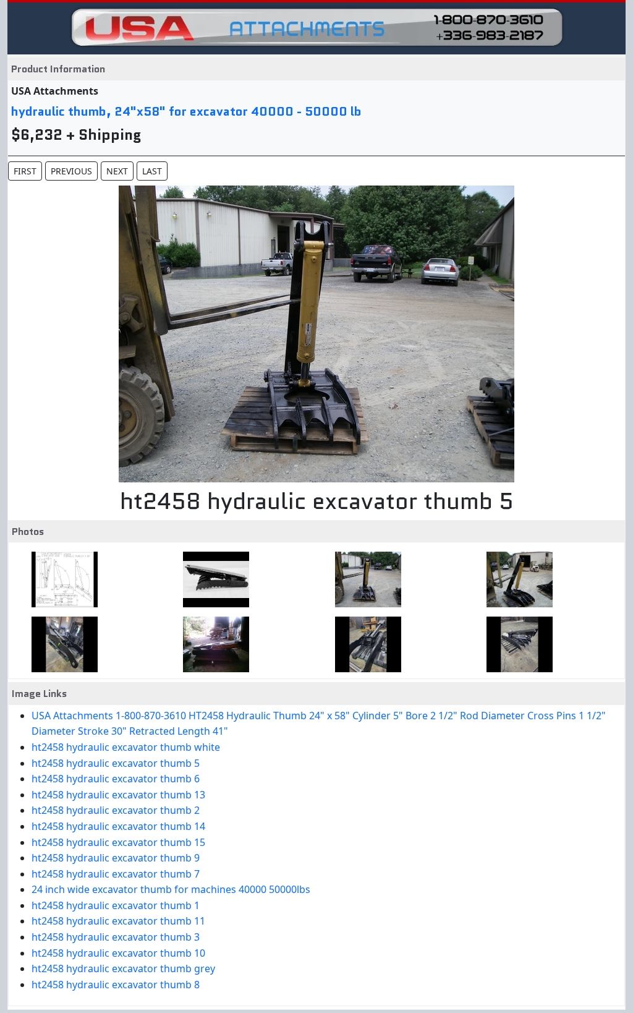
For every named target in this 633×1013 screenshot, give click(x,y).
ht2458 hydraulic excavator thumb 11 (118, 921)
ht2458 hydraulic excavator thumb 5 (116, 763)
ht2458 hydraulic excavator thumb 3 (116, 937)
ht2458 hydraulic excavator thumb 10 (118, 953)
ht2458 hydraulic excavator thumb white (126, 747)
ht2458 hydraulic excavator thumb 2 (116, 810)
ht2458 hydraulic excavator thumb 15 (118, 842)
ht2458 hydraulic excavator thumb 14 (118, 826)
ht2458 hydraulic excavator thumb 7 (116, 874)
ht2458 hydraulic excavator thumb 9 (116, 858)
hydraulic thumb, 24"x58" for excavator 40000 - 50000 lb (186, 111)
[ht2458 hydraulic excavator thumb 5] (364, 579)
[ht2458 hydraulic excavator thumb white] (212, 579)
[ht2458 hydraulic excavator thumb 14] (364, 644)
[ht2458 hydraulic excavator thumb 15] (515, 644)
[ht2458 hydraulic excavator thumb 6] (515, 579)
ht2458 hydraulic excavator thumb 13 (118, 794)
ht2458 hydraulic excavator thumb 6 (116, 778)
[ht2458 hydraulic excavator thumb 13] (60, 644)
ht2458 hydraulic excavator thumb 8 (116, 984)
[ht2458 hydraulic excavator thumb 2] (212, 644)
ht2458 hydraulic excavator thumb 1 (116, 905)
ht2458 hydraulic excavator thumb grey (123, 968)
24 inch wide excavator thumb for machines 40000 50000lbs (171, 889)
